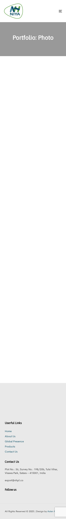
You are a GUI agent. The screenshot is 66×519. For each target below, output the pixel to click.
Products (10, 446)
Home (8, 431)
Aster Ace (52, 511)
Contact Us (11, 452)
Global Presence (14, 441)
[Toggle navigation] (52, 11)
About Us (10, 436)
